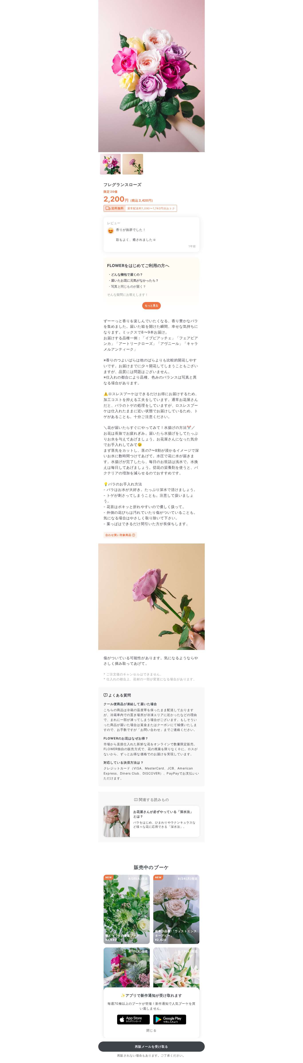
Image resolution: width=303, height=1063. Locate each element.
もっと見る (151, 305)
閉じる (151, 1030)
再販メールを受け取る (151, 1046)
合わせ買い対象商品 (118, 535)
